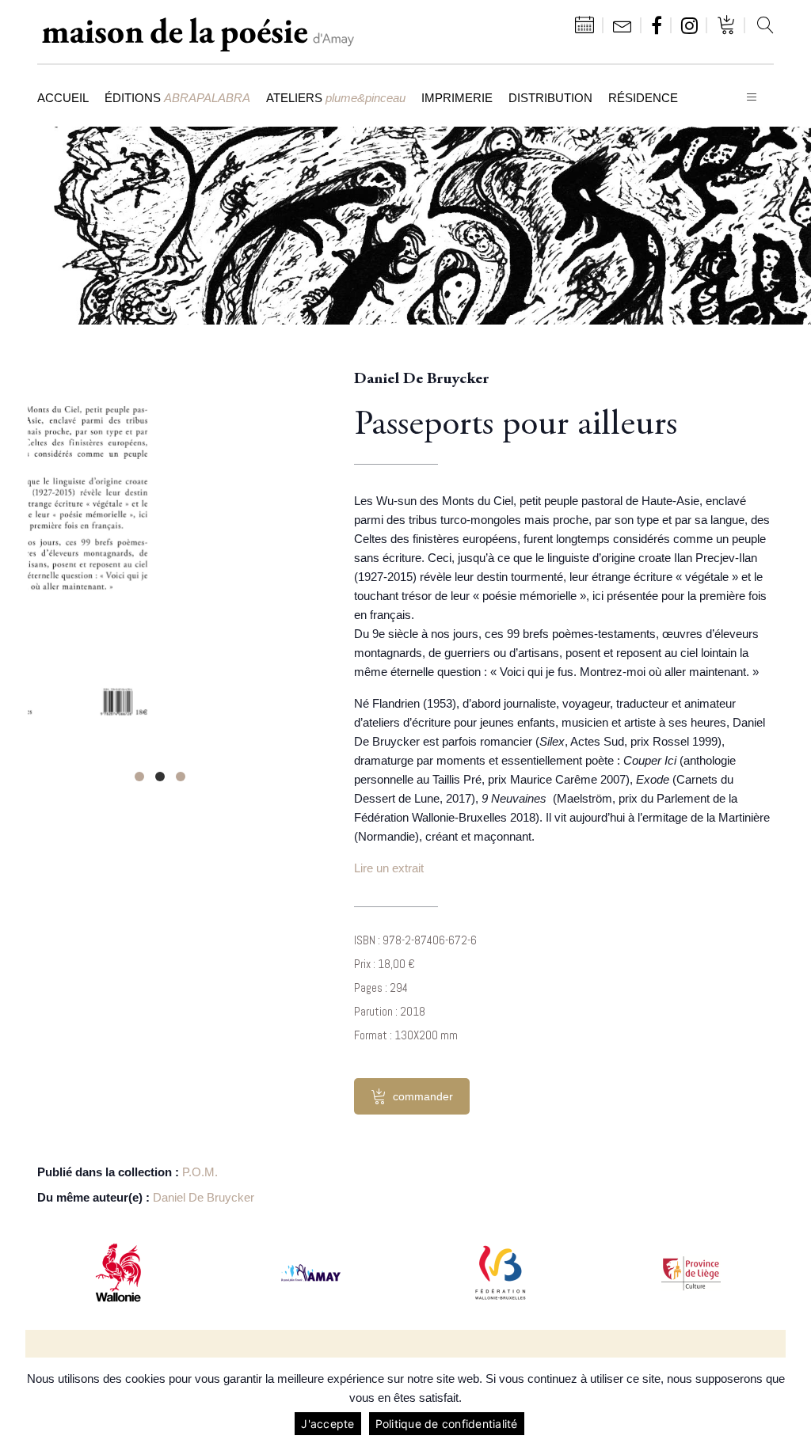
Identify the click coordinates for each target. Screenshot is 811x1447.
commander (423, 1096)
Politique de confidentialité (446, 1423)
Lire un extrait (389, 868)
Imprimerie (457, 97)
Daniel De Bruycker (203, 1197)
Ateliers (336, 97)
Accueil (63, 97)
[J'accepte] (791, 1403)
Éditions (177, 97)
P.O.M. (200, 1172)
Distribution (550, 97)
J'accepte (327, 1423)
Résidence (643, 97)
